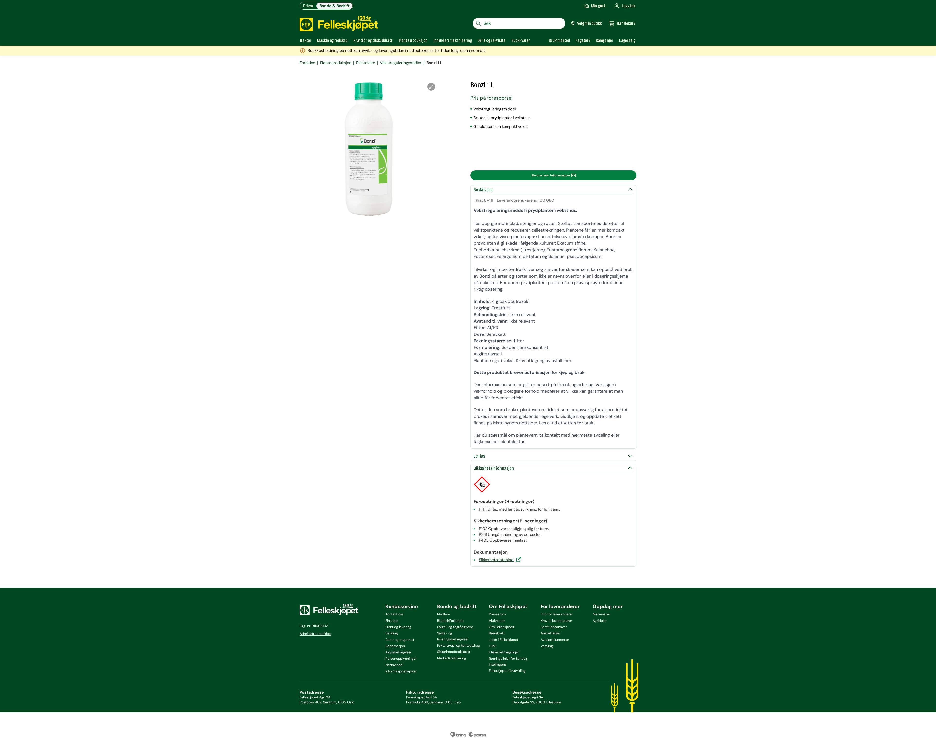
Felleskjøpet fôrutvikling (507, 671)
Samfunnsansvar (554, 627)
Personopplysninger (401, 658)
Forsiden (307, 62)
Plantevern (365, 62)
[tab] (305, 40)
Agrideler (600, 620)
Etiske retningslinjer (504, 652)
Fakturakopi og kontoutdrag (458, 645)
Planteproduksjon (335, 62)
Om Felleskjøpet (501, 627)
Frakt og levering (398, 627)
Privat (308, 5)
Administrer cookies (315, 634)
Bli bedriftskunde (450, 620)
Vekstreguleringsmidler (400, 62)
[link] (559, 40)
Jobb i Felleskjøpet (503, 639)
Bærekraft (497, 633)
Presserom (497, 614)
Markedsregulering (451, 658)
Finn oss (391, 620)
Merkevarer (601, 614)
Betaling (391, 633)
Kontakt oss (394, 614)
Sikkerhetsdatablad (496, 559)
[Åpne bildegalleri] (431, 87)
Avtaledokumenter (555, 639)
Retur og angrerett (399, 639)
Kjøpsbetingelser (398, 652)
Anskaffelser (550, 633)
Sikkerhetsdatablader (453, 652)
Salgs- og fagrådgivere (455, 627)
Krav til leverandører (556, 620)
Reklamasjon (395, 646)
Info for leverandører (557, 614)
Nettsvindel (394, 665)
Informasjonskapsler (401, 671)
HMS (492, 646)
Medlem (443, 614)
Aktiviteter (497, 620)
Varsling (547, 646)
